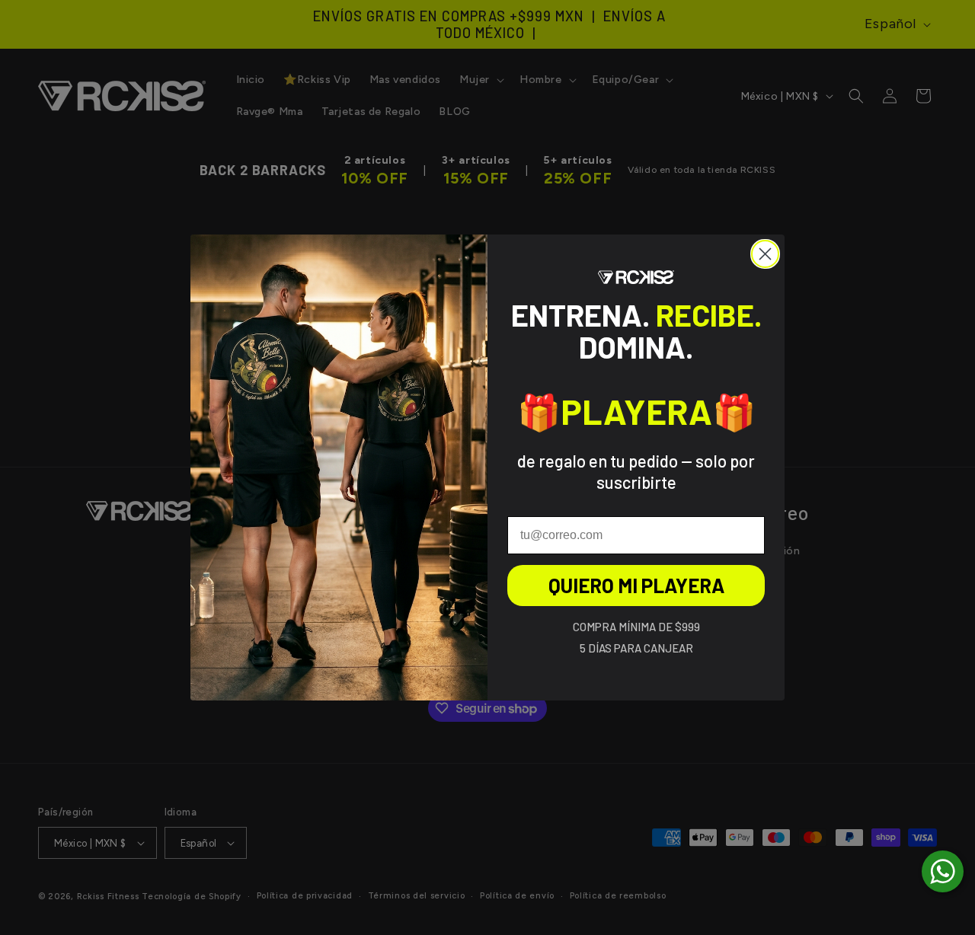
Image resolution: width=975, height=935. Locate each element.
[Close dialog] (765, 254)
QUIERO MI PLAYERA (636, 585)
